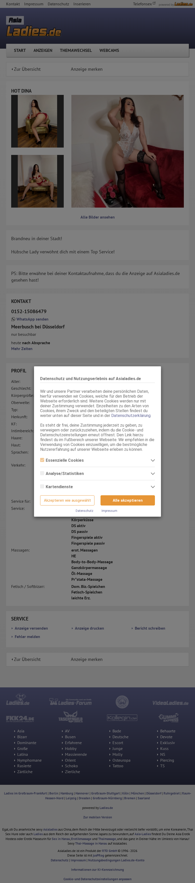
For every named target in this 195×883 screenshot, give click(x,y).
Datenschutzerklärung (131, 415)
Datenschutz (84, 511)
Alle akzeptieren (128, 500)
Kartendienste (59, 486)
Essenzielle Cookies (65, 460)
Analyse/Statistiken (65, 473)
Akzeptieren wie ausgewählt (67, 500)
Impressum (109, 511)
